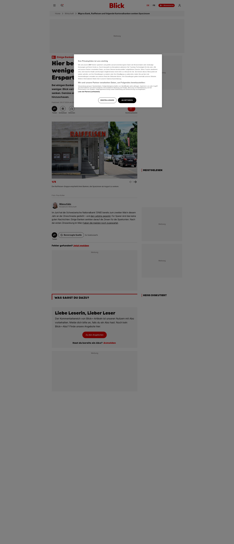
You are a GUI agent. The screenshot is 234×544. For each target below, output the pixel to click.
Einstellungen (107, 100)
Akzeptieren (127, 100)
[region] (118, 80)
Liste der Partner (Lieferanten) (89, 92)
